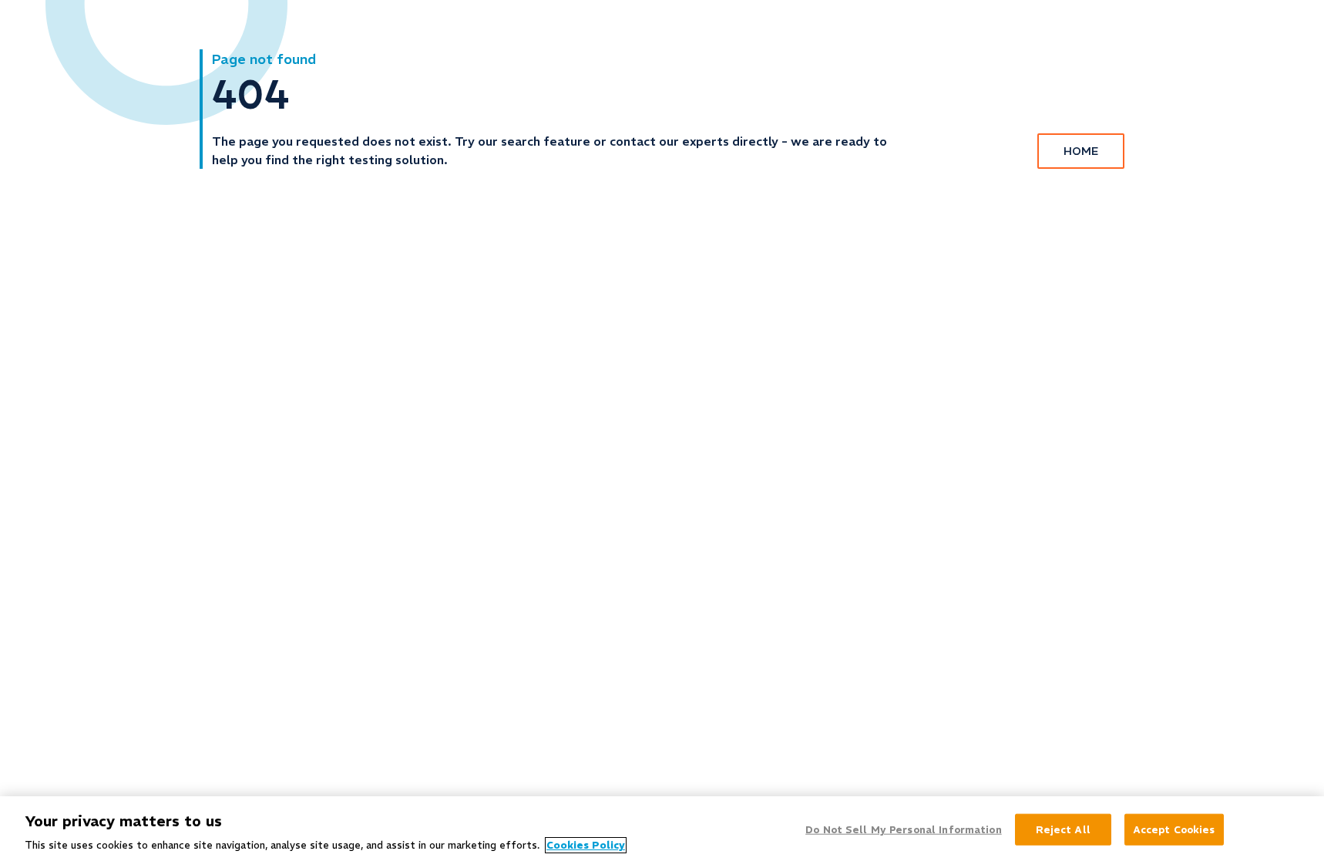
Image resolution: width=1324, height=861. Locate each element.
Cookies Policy (585, 845)
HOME (1081, 151)
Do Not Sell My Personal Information (903, 829)
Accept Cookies (1174, 829)
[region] (662, 828)
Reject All (1063, 829)
